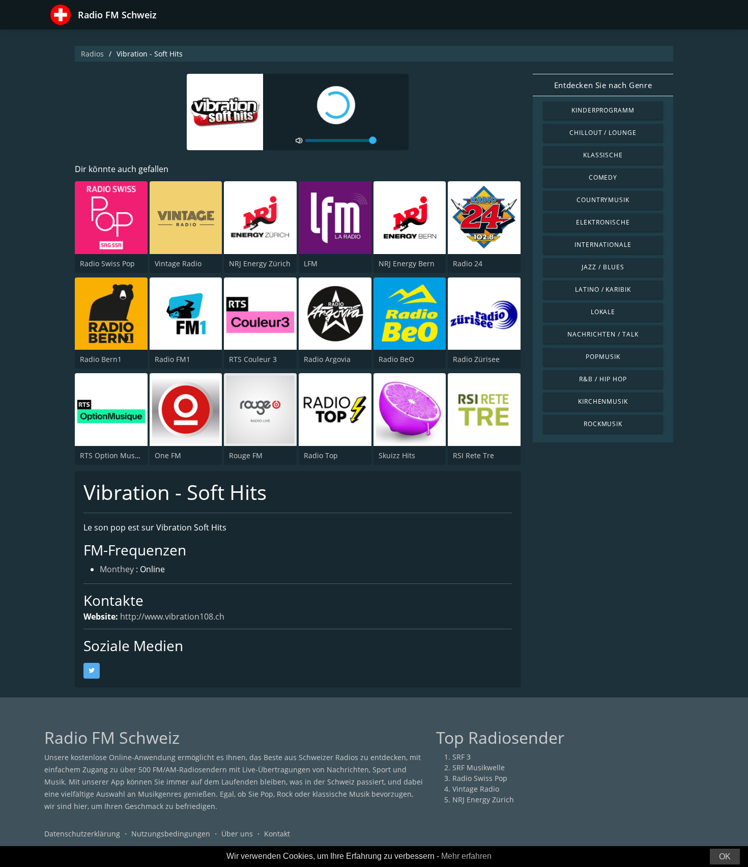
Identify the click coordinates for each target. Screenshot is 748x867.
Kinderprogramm (603, 110)
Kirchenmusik (603, 401)
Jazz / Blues (603, 267)
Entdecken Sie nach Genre (603, 85)
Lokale (603, 311)
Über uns (237, 833)
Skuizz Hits (397, 455)
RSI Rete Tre (473, 455)
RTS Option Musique (115, 455)
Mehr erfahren (466, 856)
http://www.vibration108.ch (172, 616)
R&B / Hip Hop (602, 379)
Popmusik (603, 356)
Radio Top (321, 455)
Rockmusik (603, 423)
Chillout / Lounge (603, 132)
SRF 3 (461, 757)
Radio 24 (467, 263)
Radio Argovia (327, 359)
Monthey (117, 569)
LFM (311, 263)
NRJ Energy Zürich (260, 263)
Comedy (603, 177)
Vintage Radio (178, 263)
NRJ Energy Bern (407, 263)
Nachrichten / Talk (602, 334)
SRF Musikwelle (478, 767)
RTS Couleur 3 (253, 359)
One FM (168, 455)
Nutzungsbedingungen (170, 833)
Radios (92, 54)
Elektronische (602, 222)
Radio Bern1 (101, 359)
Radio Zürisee (476, 359)
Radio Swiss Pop (107, 263)
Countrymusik (603, 199)
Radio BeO (396, 359)
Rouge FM (246, 455)
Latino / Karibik (603, 289)
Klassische (603, 155)
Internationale (602, 244)
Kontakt (277, 833)
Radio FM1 (172, 359)
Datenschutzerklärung (82, 833)
